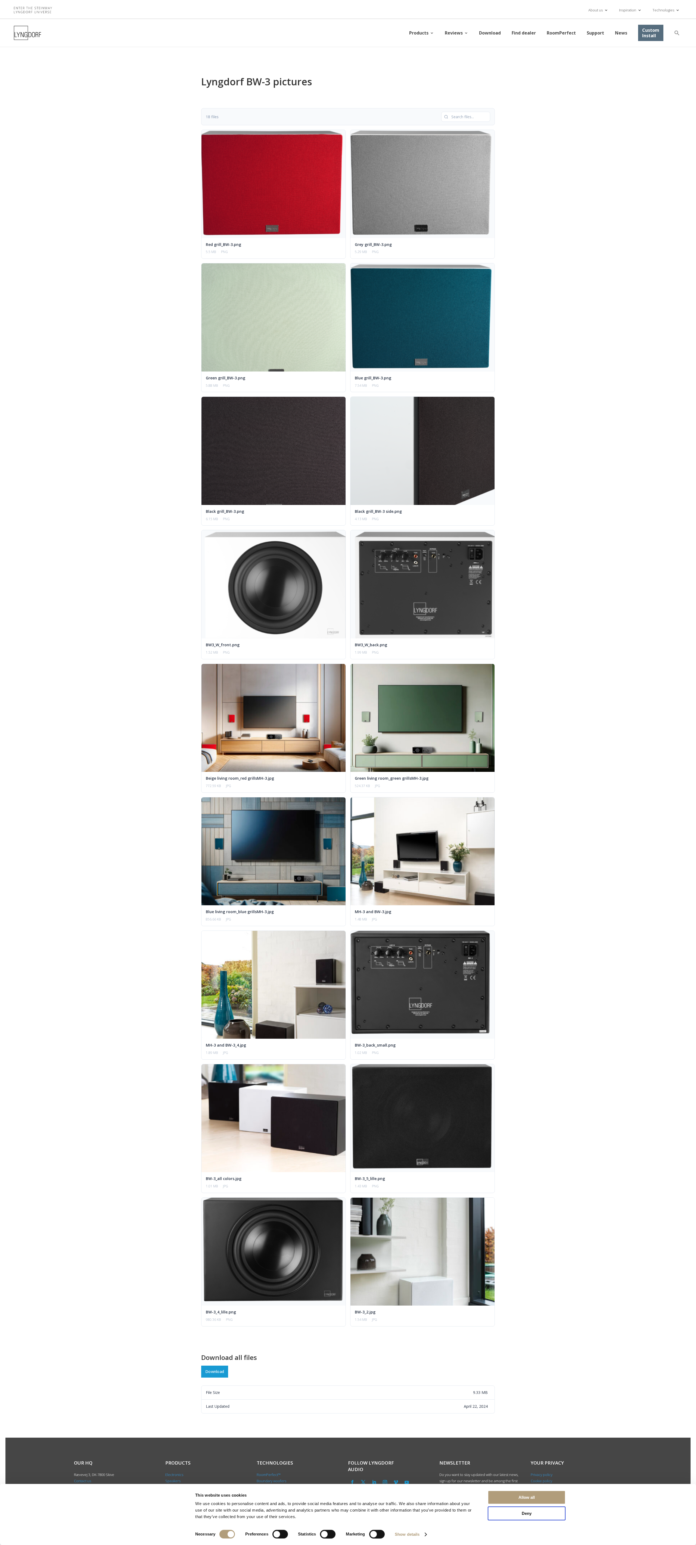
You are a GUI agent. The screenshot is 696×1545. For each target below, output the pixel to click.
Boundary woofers (271, 1480)
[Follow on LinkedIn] (374, 1482)
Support (595, 33)
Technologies (663, 10)
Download (490, 33)
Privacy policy (541, 1474)
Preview (263, 184)
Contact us (82, 1480)
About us (595, 10)
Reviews (454, 33)
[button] (677, 33)
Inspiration (627, 10)
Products (418, 33)
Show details (407, 1534)
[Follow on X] (363, 1482)
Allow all (526, 1497)
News (621, 33)
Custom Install (650, 33)
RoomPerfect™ (269, 1474)
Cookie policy (541, 1480)
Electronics (174, 1474)
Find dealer (524, 33)
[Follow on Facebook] (352, 1482)
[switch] (280, 1534)
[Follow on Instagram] (385, 1482)
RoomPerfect (561, 33)
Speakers (173, 1480)
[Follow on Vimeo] (395, 1482)
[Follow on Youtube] (406, 1482)
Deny (527, 1513)
